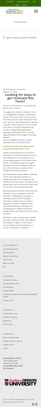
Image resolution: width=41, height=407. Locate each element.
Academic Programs (10, 317)
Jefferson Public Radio (11, 338)
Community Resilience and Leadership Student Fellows (20, 295)
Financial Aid (7, 324)
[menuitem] (10, 1)
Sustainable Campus (10, 280)
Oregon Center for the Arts (13, 341)
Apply (17, 5)
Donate (24, 5)
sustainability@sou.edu (13, 366)
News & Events (8, 252)
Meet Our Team (8, 263)
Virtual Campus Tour (10, 314)
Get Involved (7, 260)
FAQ (4, 267)
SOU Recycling (8, 287)
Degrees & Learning (10, 256)
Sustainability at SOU (10, 249)
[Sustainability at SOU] (17, 11)
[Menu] (35, 11)
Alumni (5, 348)
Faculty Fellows (8, 291)
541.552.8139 (8, 368)
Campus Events (8, 345)
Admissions (7, 321)
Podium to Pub (8, 300)
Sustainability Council (11, 284)
